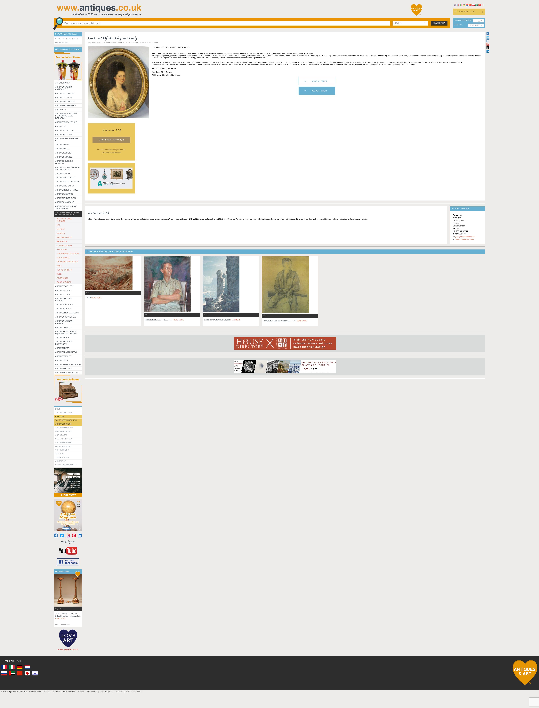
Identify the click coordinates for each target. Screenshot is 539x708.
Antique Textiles (63, 356)
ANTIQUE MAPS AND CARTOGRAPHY (63, 88)
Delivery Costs (319, 91)
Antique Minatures (64, 305)
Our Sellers (61, 435)
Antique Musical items (65, 317)
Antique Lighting (63, 290)
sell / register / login (465, 12)
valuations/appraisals (66, 465)
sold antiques (106, 692)
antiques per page (463, 20)
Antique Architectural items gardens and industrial (66, 116)
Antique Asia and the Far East (66, 140)
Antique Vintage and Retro (68, 364)
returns (81, 692)
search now (439, 23)
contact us (60, 461)
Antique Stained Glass (65, 198)
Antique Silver (62, 348)
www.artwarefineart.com (464, 239)
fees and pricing (63, 446)
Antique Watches (63, 368)
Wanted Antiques (63, 431)
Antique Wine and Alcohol (67, 373)
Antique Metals (62, 294)
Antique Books (62, 145)
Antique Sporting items (66, 352)
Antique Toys (61, 360)
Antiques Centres (63, 443)
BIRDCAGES (62, 241)
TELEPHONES (62, 278)
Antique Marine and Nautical (64, 322)
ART (58, 225)
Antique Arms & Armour (66, 122)
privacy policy (69, 692)
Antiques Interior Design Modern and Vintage (67, 214)
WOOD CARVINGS (64, 282)
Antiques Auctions (64, 413)
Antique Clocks (62, 174)
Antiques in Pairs (63, 327)
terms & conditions (52, 692)
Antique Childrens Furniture (64, 162)
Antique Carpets (63, 153)
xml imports (92, 692)
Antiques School (63, 424)
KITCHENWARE (63, 258)
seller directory (63, 439)
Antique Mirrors (63, 309)
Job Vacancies (62, 457)
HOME (57, 409)
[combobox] (410, 23)
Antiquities (60, 110)
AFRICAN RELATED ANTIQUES (64, 220)
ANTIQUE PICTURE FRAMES (66, 190)
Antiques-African (63, 97)
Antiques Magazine (64, 428)
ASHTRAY (61, 229)
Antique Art (60, 126)
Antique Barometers (65, 101)
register (59, 417)
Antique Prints (62, 338)
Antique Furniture (64, 194)
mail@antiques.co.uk (32, 692)
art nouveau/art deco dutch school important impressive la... (68, 616)
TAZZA (59, 274)
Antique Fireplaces (64, 186)
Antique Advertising (64, 93)
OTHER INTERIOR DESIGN (67, 262)
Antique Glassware (64, 202)
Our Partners (62, 450)
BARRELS (61, 233)
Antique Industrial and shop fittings (66, 207)
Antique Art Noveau (64, 130)
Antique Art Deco (63, 134)
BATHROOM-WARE (64, 237)
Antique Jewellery (64, 286)
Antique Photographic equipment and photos (66, 332)
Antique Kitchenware (65, 105)
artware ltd (111, 130)
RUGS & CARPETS (64, 270)
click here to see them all (111, 152)
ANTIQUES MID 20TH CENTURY (63, 299)
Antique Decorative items (67, 182)
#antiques (68, 541)
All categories (62, 83)
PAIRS (59, 266)
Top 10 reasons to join (66, 420)
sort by (458, 25)
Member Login (61, 43)
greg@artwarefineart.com (464, 237)
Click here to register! (66, 39)
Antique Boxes (62, 149)
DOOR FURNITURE (64, 246)
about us (59, 454)
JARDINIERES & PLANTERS (68, 254)
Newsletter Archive (134, 692)
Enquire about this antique (111, 140)
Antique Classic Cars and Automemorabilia (67, 168)
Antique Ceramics (63, 157)
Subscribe (119, 692)
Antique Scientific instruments (63, 343)
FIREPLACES (62, 250)
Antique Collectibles (65, 178)
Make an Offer (319, 81)
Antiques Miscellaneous (67, 313)
